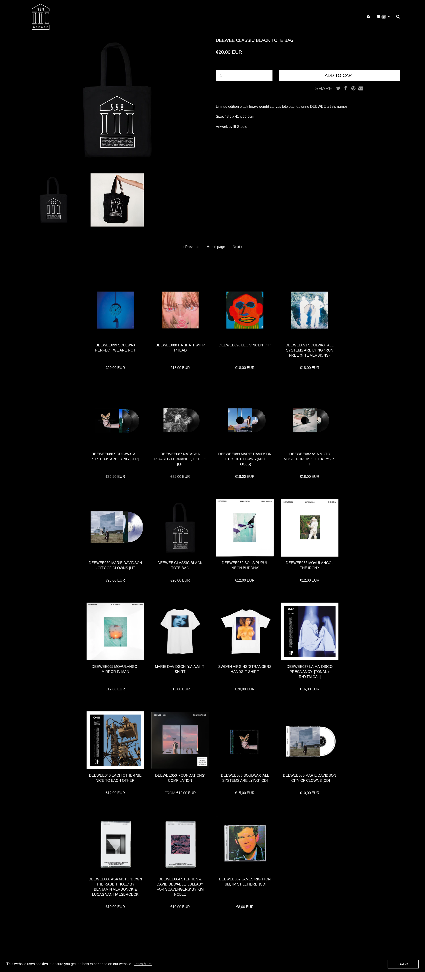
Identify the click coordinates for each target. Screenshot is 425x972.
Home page (216, 247)
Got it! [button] (403, 964)
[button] (383, 16)
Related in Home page (131, 269)
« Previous (190, 247)
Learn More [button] (143, 964)
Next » (238, 247)
